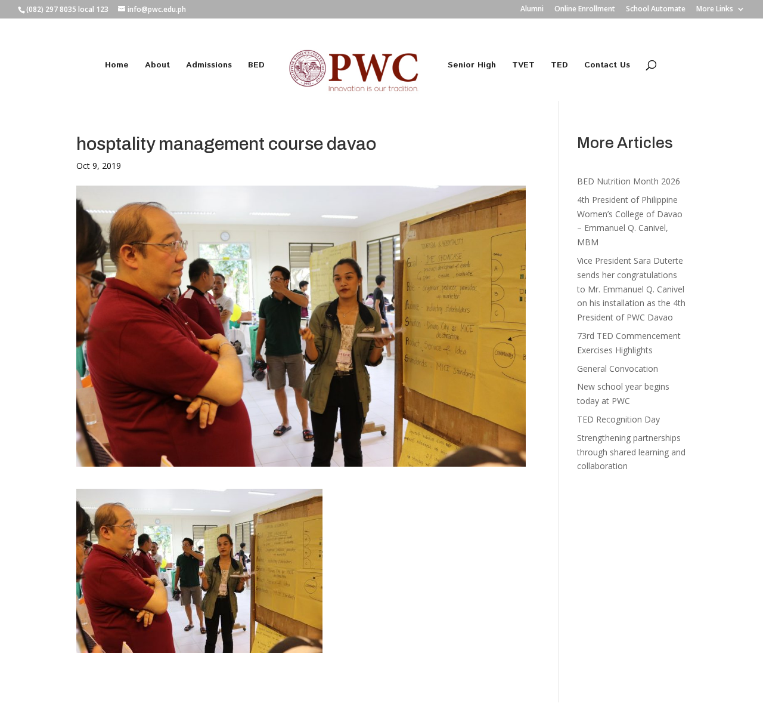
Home (117, 66)
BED (256, 66)
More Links (714, 9)
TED (559, 66)
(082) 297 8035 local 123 (67, 9)
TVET (523, 66)
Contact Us (607, 66)
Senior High (472, 66)
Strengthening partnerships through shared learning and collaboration (631, 452)
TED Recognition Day (618, 419)
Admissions (209, 66)
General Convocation (617, 368)
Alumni (532, 9)
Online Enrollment (584, 9)
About (157, 66)
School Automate (656, 9)
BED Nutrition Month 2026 (628, 181)
